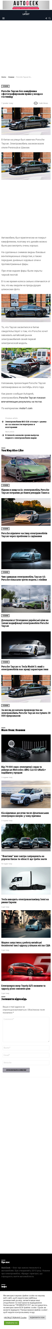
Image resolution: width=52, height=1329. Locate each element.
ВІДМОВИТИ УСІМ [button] (37, 1318)
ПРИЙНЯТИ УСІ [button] (11, 1323)
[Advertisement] (26, 49)
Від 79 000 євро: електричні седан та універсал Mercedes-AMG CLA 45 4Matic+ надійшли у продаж (23, 769)
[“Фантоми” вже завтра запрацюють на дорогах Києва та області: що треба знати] (26, 837)
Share (5, 111)
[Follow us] (46, 18)
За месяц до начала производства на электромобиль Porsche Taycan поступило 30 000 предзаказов (26, 713)
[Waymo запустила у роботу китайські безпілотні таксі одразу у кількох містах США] (26, 924)
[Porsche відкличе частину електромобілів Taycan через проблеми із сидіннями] (26, 512)
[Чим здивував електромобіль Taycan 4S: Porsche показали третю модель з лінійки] (26, 555)
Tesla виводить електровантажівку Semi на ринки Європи (25, 901)
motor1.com (25, 408)
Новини (5, 485)
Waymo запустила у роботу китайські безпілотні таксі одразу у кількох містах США (25, 944)
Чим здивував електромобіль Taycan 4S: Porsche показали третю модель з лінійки (24, 578)
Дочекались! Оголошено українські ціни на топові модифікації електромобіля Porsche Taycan (25, 623)
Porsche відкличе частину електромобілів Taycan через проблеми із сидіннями (24, 535)
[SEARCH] (50, 18)
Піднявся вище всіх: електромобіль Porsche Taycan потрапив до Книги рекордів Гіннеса (25, 491)
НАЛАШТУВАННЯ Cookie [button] (15, 1317)
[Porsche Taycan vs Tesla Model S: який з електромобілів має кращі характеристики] (26, 645)
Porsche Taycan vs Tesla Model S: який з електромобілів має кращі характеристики (24, 668)
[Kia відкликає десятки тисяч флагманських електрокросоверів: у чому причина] (26, 794)
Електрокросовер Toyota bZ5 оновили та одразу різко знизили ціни (23, 987)
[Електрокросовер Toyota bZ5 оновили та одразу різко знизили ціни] (26, 967)
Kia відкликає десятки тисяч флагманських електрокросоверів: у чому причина (25, 814)
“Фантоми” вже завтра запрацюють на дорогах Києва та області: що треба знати (24, 858)
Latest (26, 14)
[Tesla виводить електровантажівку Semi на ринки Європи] (26, 881)
